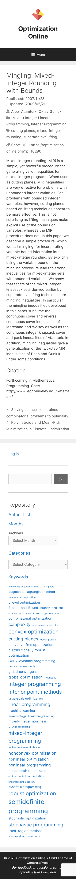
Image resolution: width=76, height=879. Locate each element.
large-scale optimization (25, 698)
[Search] (61, 479)
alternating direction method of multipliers (31, 586)
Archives (15, 533)
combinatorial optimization (30, 618)
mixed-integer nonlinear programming (27, 723)
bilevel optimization (24, 602)
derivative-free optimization (30, 645)
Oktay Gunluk (50, 111)
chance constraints (19, 613)
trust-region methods (26, 831)
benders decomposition (22, 597)
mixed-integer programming (25, 737)
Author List (19, 514)
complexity (19, 624)
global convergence (23, 672)
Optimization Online (38, 32)
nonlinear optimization (28, 759)
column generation (46, 613)
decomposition (48, 639)
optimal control (17, 776)
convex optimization (33, 631)
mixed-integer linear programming (31, 716)
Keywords (18, 576)
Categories (19, 553)
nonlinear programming (29, 765)
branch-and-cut (51, 607)
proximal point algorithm (21, 782)
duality (12, 661)
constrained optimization (46, 625)
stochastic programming (35, 825)
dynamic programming (37, 661)
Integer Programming (48, 124)
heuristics (50, 677)
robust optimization (32, 793)
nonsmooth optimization (28, 771)
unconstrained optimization (24, 836)
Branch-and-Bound (23, 608)
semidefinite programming (28, 806)
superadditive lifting (40, 137)
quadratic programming (24, 787)
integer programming (34, 684)
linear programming (29, 704)
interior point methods (35, 692)
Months (15, 523)
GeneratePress (38, 863)
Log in (13, 454)
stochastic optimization (27, 818)
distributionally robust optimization (26, 652)
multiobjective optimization (24, 747)
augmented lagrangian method (31, 592)
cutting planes (23, 131)
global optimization (25, 677)
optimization (36, 776)
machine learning (21, 711)
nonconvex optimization (32, 753)
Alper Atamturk (24, 111)
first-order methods (21, 666)
